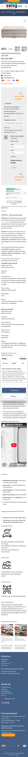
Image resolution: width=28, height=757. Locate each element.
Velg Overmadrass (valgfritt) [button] (18, 96)
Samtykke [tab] (5, 363)
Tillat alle (14, 390)
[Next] (24, 32)
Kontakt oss (4, 689)
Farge (12, 144)
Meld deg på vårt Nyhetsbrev (9, 726)
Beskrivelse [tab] (4, 207)
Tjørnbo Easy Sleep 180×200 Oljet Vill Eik (20, 639)
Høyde (12, 150)
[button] (2, 6)
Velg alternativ (6, 647)
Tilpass (13, 396)
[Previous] (3, 32)
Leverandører (20, 12)
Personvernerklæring (7, 693)
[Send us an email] (8, 703)
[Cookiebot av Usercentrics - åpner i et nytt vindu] (19, 359)
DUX (14, 13)
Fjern (23, 143)
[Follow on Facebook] (2, 703)
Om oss (3, 695)
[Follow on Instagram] (5, 703)
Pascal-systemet (5, 222)
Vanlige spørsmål (5, 687)
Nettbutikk (10, 12)
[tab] (14, 211)
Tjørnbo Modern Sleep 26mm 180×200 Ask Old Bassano (7, 640)
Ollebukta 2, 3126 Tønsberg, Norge (10, 673)
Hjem (3, 12)
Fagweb (17, 755)
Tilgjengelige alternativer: (10, 120)
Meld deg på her (8, 735)
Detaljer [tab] (14, 363)
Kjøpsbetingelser (5, 691)
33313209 (4, 661)
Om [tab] (23, 363)
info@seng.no (4, 659)
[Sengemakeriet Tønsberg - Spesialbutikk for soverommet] (14, 6)
